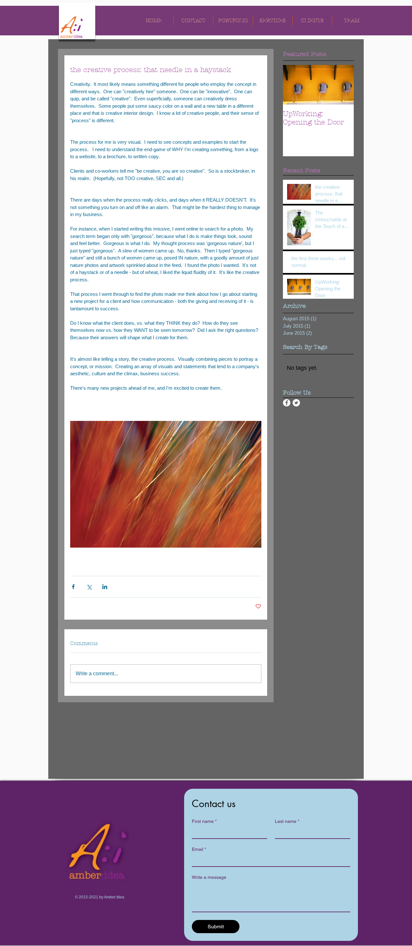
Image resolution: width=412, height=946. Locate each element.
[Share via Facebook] (73, 587)
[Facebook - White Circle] (286, 402)
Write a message (209, 877)
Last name (287, 821)
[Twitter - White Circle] (296, 402)
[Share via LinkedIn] (105, 587)
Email (199, 849)
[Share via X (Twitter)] (89, 587)
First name (204, 821)
